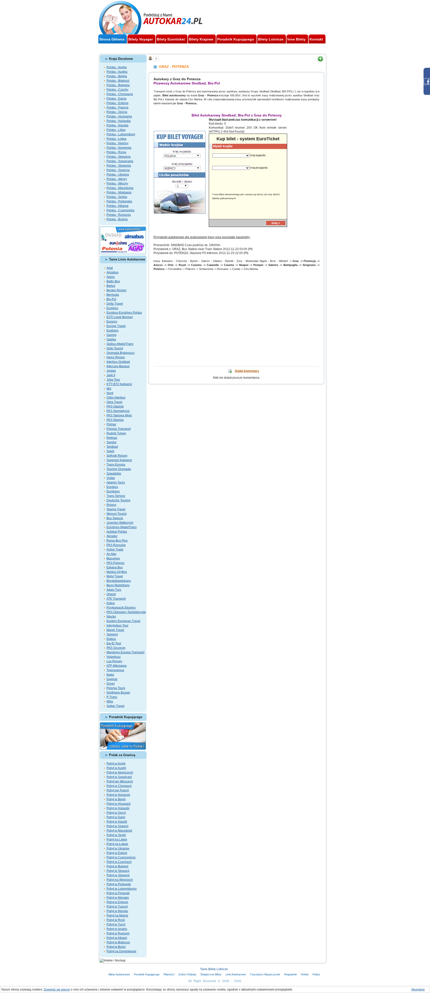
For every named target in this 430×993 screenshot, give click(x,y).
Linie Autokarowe (235, 974)
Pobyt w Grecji (116, 812)
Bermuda (113, 294)
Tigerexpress (115, 670)
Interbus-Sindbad (118, 362)
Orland (111, 594)
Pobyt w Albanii (117, 938)
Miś (109, 388)
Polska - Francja (117, 107)
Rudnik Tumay (116, 433)
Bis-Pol (111, 299)
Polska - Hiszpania (119, 116)
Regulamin (290, 974)
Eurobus (112, 487)
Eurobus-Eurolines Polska (124, 312)
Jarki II (111, 375)
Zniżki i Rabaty (187, 974)
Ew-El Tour (114, 643)
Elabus (111, 639)
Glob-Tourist (115, 348)
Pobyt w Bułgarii (117, 866)
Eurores (112, 321)
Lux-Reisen (114, 661)
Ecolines (112, 308)
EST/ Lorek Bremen (120, 317)
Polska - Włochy (117, 183)
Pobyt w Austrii (116, 768)
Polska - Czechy (117, 89)
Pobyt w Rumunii (118, 933)
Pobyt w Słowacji (118, 871)
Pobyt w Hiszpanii (119, 804)
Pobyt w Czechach (119, 862)
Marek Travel (115, 630)
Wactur (111, 616)
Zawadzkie (114, 473)
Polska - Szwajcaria (120, 161)
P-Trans (112, 697)
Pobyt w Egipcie (117, 902)
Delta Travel (115, 303)
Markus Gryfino (117, 572)
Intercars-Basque (118, 366)
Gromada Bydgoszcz (121, 353)
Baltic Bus (113, 281)
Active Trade (115, 549)
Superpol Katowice (119, 460)
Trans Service (116, 496)
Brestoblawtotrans (119, 581)
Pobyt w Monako (118, 897)
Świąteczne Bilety (210, 974)
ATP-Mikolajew (117, 665)
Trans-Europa (116, 464)
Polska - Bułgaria (118, 85)
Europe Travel (116, 326)
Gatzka (111, 339)
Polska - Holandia (119, 121)
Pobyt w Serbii (116, 835)
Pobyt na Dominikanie (121, 951)
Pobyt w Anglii (116, 763)
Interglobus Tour (117, 625)
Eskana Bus (115, 567)
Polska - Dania (116, 98)
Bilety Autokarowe (119, 974)
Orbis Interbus (116, 397)
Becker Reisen (116, 290)
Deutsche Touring (118, 500)
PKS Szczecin (116, 648)
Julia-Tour (113, 379)
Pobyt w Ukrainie (118, 848)
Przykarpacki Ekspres (121, 607)
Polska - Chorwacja (120, 94)
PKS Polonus (115, 563)
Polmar (111, 424)
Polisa (316, 974)
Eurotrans (113, 491)
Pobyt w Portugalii (119, 884)
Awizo (111, 277)
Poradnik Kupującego (147, 974)
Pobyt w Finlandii (118, 893)
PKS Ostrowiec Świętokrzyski (126, 612)
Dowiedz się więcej (57, 989)
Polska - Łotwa (116, 139)
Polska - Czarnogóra (120, 210)
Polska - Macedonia (120, 188)
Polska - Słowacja (119, 156)
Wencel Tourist (116, 513)
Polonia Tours (116, 688)
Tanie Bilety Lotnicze (214, 969)
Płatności (168, 974)
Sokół (110, 451)
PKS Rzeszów (116, 545)
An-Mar (111, 554)
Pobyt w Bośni (116, 947)
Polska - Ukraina (118, 174)
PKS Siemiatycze (118, 411)
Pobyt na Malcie (117, 915)
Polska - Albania (117, 206)
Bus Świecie (115, 518)
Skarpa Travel (116, 509)
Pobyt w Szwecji (117, 826)
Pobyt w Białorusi (118, 942)
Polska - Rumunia (119, 215)
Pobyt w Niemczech (120, 772)
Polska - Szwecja (118, 170)
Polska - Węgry (117, 179)
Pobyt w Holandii (118, 808)
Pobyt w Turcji (116, 924)
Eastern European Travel (123, 621)
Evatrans (112, 330)
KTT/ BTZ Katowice (119, 384)
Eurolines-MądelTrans (122, 527)
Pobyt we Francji (118, 790)
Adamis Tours (116, 482)
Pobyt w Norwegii (118, 795)
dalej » (275, 222)
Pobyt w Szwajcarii (119, 777)
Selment (112, 634)
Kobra (111, 603)
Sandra (111, 442)
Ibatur (110, 674)
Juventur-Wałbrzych (120, 522)
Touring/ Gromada (119, 469)
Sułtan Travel (115, 706)
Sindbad (112, 446)
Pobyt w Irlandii (117, 821)
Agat (110, 268)
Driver (111, 683)
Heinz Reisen (116, 357)
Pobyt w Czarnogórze (121, 857)
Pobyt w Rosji (116, 920)
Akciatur (112, 536)
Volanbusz (114, 657)
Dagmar (112, 679)
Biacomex (113, 558)
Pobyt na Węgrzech (120, 880)
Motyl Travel (115, 576)
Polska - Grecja (117, 112)
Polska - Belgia (117, 76)
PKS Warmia (115, 420)
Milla (110, 701)
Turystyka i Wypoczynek (265, 974)
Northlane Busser (118, 692)
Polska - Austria (117, 72)
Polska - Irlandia (117, 125)
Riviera (111, 505)
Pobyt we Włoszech (120, 781)
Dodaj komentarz (247, 371)
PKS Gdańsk (115, 406)
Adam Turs (114, 589)
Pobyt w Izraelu (117, 929)
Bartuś (111, 286)
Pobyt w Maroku (117, 911)
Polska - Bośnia (117, 219)
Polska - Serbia (117, 197)
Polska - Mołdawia (119, 192)
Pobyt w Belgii (116, 799)
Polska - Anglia (117, 67)
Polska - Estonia (117, 103)
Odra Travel (114, 402)
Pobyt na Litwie (117, 839)
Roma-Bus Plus (117, 540)
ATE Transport (116, 598)
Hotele (305, 974)
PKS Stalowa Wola (119, 415)
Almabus (112, 272)
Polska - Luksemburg (121, 134)
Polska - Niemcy (117, 143)
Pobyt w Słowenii (118, 875)
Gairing (111, 335)
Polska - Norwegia (119, 147)
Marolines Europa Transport (125, 652)
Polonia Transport (119, 429)
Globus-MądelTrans (120, 344)
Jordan (111, 370)
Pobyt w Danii (116, 817)
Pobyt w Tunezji (117, 906)
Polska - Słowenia (119, 165)
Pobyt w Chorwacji (119, 786)
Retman (112, 438)
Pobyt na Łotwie (117, 844)
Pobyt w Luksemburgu (122, 888)
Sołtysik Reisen (117, 455)
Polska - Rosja (116, 152)
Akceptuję (418, 989)
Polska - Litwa (116, 130)
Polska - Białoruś (118, 80)
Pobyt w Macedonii (119, 830)
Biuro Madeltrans (118, 585)
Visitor (111, 478)
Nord (110, 393)
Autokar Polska (117, 531)
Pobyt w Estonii (117, 853)
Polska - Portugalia (119, 201)
